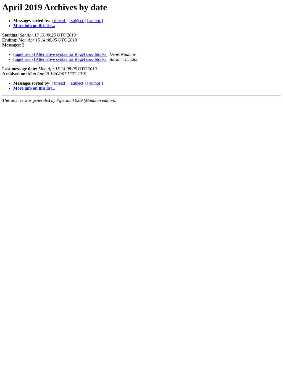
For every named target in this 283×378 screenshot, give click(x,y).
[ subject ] (77, 20)
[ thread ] (59, 20)
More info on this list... (34, 25)
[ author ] (95, 20)
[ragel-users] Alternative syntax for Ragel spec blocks (60, 54)
